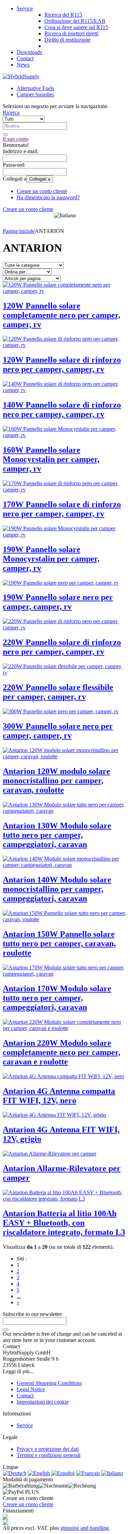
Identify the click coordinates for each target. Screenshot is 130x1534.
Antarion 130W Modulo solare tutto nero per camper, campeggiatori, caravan (57, 835)
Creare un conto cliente (42, 191)
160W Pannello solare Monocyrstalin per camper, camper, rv (51, 459)
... (19, 1296)
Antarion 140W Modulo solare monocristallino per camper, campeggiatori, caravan (57, 889)
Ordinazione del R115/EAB (74, 21)
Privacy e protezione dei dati (48, 1449)
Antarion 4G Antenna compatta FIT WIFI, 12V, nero (59, 1096)
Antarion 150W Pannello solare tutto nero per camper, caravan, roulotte (59, 943)
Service (25, 8)
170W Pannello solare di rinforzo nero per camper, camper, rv (62, 509)
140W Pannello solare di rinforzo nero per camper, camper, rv (62, 409)
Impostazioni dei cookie (43, 1402)
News (23, 65)
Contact (25, 58)
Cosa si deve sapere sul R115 (76, 27)
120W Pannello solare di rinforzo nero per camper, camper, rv (62, 364)
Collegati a (39, 179)
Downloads (29, 52)
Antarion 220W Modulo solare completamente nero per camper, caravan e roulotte (61, 1052)
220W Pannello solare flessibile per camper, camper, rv (58, 692)
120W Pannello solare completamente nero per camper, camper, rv (61, 315)
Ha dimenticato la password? (48, 197)
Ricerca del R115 (63, 15)
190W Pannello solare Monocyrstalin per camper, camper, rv (51, 559)
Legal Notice (31, 1389)
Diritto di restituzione (67, 40)
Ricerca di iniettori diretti (71, 33)
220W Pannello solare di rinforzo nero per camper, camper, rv (62, 647)
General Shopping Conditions (49, 1383)
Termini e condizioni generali (48, 1455)
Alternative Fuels (35, 88)
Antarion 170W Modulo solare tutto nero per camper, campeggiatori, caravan (57, 998)
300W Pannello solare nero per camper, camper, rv (58, 731)
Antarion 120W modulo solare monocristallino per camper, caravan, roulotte (56, 780)
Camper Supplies (35, 94)
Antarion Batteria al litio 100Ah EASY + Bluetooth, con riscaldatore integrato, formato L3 (64, 1223)
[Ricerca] (5, 134)
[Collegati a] (5, 1329)
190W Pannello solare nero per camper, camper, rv (58, 602)
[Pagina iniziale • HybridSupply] (21, 76)
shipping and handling (84, 1528)
